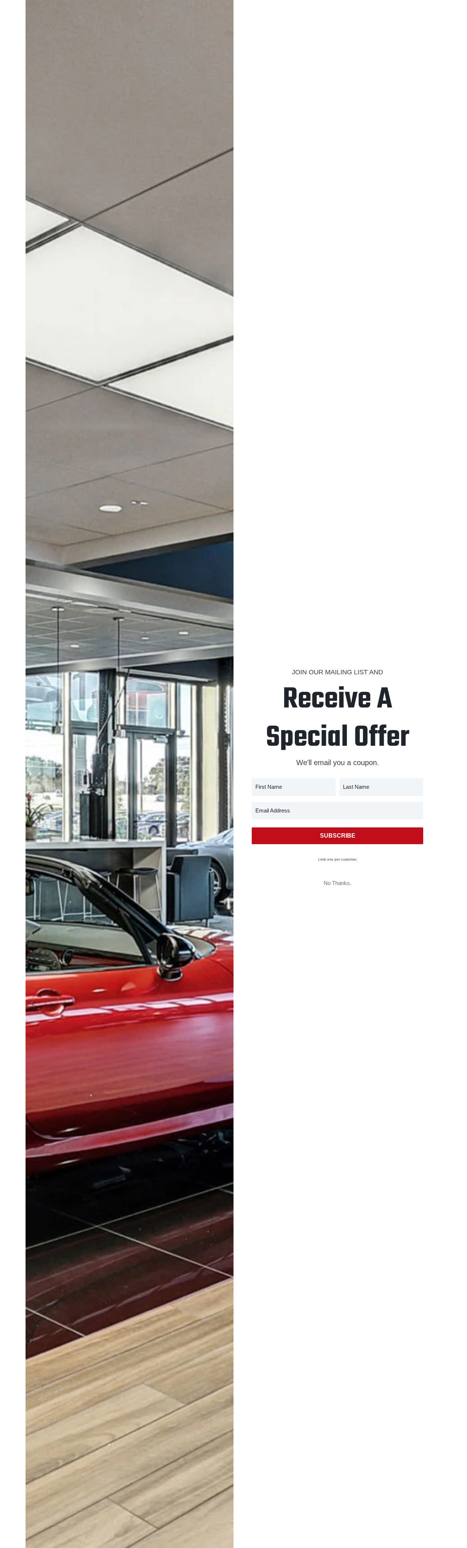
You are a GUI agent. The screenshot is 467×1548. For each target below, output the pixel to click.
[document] (233, 774)
